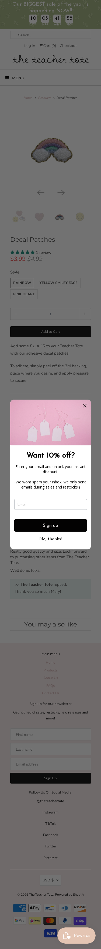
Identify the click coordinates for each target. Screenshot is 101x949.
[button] (85, 406)
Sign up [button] (50, 525)
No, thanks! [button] (50, 539)
